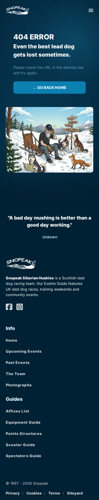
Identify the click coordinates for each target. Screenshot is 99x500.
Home (11, 340)
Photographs (19, 385)
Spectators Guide (24, 455)
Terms (54, 493)
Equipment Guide (23, 422)
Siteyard (75, 493)
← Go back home (49, 87)
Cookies (34, 493)
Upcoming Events (24, 351)
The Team (16, 373)
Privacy (13, 493)
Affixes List (17, 411)
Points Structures (24, 433)
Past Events (18, 362)
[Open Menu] (91, 10)
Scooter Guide (20, 444)
